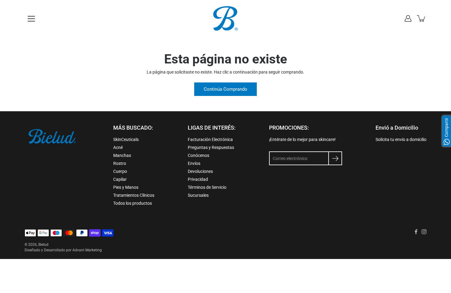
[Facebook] (416, 231)
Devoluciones (200, 171)
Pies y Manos (125, 187)
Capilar (120, 179)
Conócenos (198, 155)
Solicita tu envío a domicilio (401, 139)
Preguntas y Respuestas (211, 147)
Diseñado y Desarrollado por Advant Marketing (63, 250)
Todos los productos (132, 203)
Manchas (122, 155)
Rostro (119, 163)
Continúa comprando (225, 89)
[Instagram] (424, 231)
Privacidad (198, 179)
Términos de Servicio (207, 187)
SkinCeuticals (126, 139)
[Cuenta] (408, 18)
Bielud (43, 244)
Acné (118, 147)
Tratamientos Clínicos (133, 195)
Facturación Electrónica (210, 139)
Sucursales (198, 195)
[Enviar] (335, 158)
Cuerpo (120, 171)
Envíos (194, 163)
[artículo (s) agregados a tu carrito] (421, 18)
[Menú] (31, 18)
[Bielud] (225, 18)
